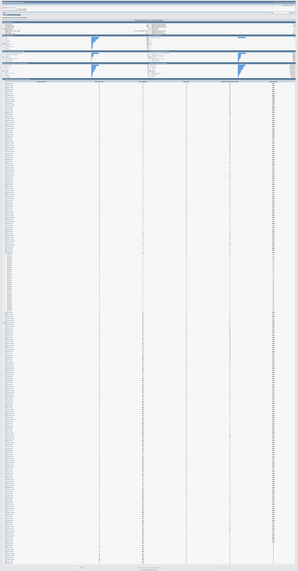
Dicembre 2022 (10, 169)
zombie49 (7, 40)
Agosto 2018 (10, 328)
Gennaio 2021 (10, 213)
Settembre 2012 (10, 466)
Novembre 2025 (10, 101)
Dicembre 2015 (10, 390)
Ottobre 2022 (10, 173)
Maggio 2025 (10, 112)
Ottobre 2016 (10, 370)
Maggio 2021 (10, 206)
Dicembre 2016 (10, 367)
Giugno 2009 (10, 541)
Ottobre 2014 (10, 417)
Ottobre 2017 (10, 347)
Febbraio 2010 (10, 526)
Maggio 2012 (10, 473)
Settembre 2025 (10, 105)
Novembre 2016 (10, 368)
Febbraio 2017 (10, 363)
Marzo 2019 (9, 314)
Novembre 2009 (10, 532)
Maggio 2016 (10, 380)
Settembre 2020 (10, 221)
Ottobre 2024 (10, 126)
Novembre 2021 (10, 194)
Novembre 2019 (10, 241)
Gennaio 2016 (10, 388)
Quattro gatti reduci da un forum (9, 17)
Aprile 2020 (9, 231)
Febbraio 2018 (10, 339)
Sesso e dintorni (8, 61)
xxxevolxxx (7, 49)
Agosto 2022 (10, 177)
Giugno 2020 (10, 227)
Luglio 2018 (9, 330)
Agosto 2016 (10, 374)
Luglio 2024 (9, 132)
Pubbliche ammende (156, 37)
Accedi (9, 7)
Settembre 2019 (10, 245)
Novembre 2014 (10, 415)
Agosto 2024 (10, 130)
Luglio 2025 (9, 109)
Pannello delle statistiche (22, 17)
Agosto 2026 (10, 83)
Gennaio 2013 (10, 458)
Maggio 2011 (10, 497)
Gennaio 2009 (10, 551)
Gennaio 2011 (10, 504)
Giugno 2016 (10, 378)
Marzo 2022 (9, 186)
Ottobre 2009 (10, 534)
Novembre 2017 (10, 345)
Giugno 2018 (10, 332)
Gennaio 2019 (10, 318)
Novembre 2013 (10, 438)
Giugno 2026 (10, 87)
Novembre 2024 (10, 124)
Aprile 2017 (9, 359)
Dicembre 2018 (10, 320)
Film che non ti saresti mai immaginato (14, 53)
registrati (14, 7)
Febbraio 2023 (10, 165)
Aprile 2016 (9, 382)
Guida (10, 14)
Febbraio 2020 (10, 235)
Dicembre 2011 (10, 483)
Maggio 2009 (10, 543)
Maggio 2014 (10, 427)
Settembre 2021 (10, 198)
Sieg (6, 37)
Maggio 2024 (10, 136)
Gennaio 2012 (10, 481)
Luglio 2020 (9, 225)
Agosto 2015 (10, 398)
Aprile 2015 (9, 405)
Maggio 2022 (10, 182)
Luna (153, 77)
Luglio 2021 (9, 202)
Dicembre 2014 (10, 413)
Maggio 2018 (10, 333)
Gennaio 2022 (10, 190)
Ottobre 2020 (10, 219)
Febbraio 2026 (10, 95)
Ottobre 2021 (10, 196)
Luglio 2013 (9, 446)
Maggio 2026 (10, 89)
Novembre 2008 (10, 555)
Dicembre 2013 (10, 436)
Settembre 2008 (10, 559)
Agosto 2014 (10, 421)
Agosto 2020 (10, 223)
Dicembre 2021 (10, 192)
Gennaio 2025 (10, 120)
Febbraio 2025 (10, 118)
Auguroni (7, 56)
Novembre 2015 (10, 392)
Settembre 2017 (10, 349)
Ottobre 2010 (10, 510)
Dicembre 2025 (10, 99)
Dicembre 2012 (10, 460)
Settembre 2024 (10, 128)
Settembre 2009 (10, 536)
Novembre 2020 (10, 217)
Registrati (18, 14)
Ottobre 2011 (10, 487)
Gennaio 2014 (10, 435)
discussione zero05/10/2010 (11, 54)
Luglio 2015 (9, 400)
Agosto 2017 (10, 351)
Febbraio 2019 (10, 316)
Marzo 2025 (9, 116)
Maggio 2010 (10, 520)
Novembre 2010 (10, 508)
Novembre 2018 (10, 322)
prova (294, 29)
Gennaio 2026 (10, 97)
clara (6, 38)
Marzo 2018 (9, 337)
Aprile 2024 (9, 138)
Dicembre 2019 (10, 239)
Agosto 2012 (10, 468)
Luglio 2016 (9, 376)
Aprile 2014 (9, 429)
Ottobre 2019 (10, 243)
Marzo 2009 (9, 547)
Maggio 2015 (10, 403)
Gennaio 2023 (10, 167)
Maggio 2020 (10, 229)
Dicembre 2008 (10, 553)
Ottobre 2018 (10, 324)
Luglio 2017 (9, 353)
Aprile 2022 (9, 184)
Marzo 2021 (9, 210)
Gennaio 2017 (10, 365)
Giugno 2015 (10, 401)
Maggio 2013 (10, 450)
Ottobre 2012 (10, 464)
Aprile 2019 (9, 312)
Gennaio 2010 (10, 528)
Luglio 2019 (9, 248)
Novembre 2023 (10, 147)
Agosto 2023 (10, 153)
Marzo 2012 (9, 477)
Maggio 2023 (10, 159)
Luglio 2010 (9, 516)
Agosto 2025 (10, 107)
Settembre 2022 (10, 175)
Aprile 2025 (9, 114)
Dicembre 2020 (10, 215)
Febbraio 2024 (10, 142)
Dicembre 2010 (10, 506)
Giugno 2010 (10, 518)
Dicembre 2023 (10, 145)
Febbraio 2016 (10, 386)
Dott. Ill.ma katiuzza (9, 46)
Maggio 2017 (10, 357)
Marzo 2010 (9, 524)
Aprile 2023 (9, 161)
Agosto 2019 (10, 246)
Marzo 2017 (9, 361)
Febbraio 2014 (10, 433)
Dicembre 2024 (10, 122)
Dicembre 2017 (10, 343)
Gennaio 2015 (10, 411)
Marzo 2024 (9, 140)
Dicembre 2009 (10, 530)
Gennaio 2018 (10, 341)
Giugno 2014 (10, 425)
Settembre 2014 (10, 419)
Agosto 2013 (10, 444)
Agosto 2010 (10, 514)
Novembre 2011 (10, 485)
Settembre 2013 (10, 442)
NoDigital (7, 45)
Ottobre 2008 (10, 557)
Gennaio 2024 (10, 143)
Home (6, 14)
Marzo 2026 (9, 93)
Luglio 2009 (9, 539)
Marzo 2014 (9, 431)
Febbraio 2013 (10, 456)
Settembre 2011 (10, 489)
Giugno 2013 (10, 448)
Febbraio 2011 (10, 503)
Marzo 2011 (9, 501)
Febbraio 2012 (10, 479)
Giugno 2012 (10, 471)
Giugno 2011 (10, 495)
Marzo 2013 (9, 454)
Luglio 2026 (9, 85)
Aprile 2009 (9, 545)
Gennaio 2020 (10, 237)
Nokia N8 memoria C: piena (11, 58)
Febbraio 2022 (10, 188)
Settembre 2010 (10, 512)
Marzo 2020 (9, 233)
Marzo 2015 (9, 407)
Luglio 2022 (9, 178)
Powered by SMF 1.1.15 (142, 567)
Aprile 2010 (9, 522)
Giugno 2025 (10, 110)
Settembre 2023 (10, 151)
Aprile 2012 (9, 475)
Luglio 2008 (9, 563)
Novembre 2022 (10, 171)
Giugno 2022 (10, 180)
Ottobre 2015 (10, 394)
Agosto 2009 (10, 538)
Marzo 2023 (9, 163)
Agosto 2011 (10, 491)
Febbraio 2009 (10, 549)
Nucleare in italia (8, 60)
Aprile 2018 (9, 335)
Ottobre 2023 (10, 149)
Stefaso (7, 42)
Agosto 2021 (10, 200)
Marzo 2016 (9, 384)
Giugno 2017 (10, 355)
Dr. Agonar (7, 41)
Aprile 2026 (9, 91)
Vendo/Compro (8, 57)
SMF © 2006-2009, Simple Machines (153, 567)
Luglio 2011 (9, 493)
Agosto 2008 (10, 561)
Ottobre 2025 (10, 103)
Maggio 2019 (10, 252)
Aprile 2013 (9, 452)
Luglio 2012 (9, 469)
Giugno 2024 (10, 134)
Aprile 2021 (9, 208)
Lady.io (6, 48)
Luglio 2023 (9, 155)
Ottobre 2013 (10, 440)
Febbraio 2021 (10, 212)
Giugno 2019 (10, 250)
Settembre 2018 (10, 326)
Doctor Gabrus (8, 44)
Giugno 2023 (10, 157)
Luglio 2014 (9, 423)
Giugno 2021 (10, 204)
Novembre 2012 (10, 462)
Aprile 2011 (9, 499)
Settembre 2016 (10, 372)
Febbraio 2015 (10, 409)
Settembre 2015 (10, 396)
